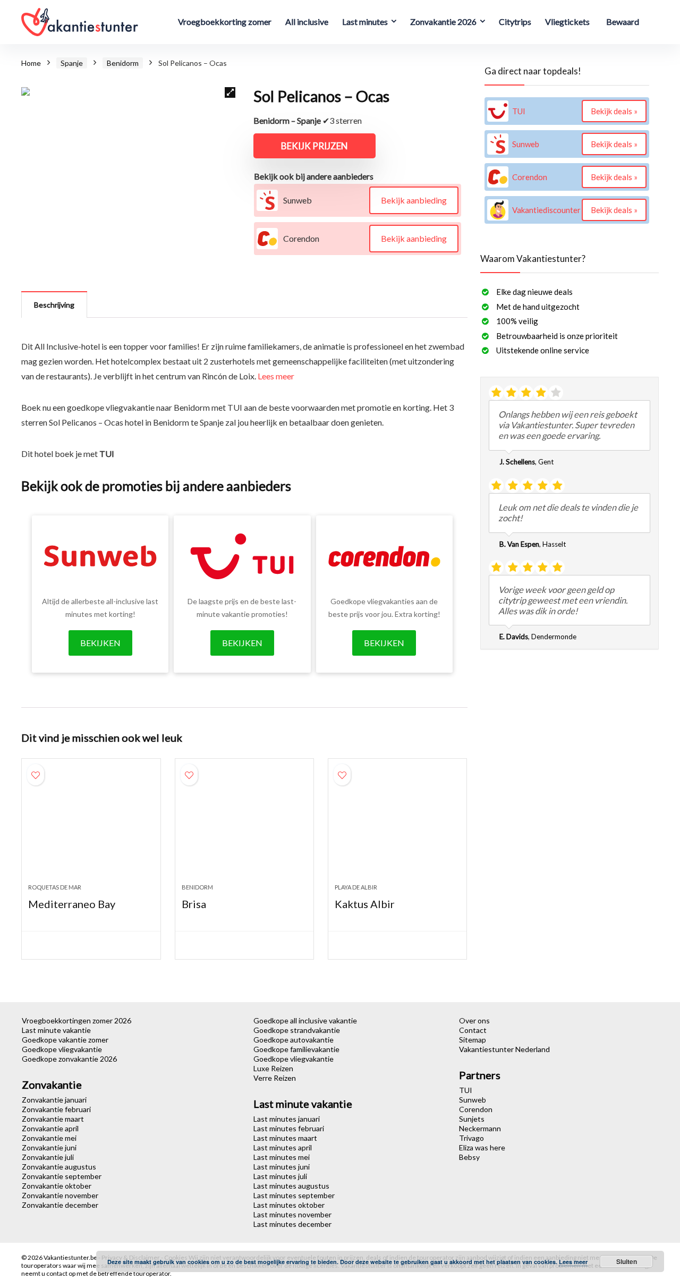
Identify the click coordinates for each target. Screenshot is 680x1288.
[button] (230, 92)
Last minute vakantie (56, 1030)
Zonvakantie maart (53, 1118)
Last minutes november (292, 1214)
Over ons (474, 1020)
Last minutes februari (288, 1128)
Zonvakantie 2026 (443, 21)
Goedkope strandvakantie (296, 1030)
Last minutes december (292, 1223)
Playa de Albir (356, 887)
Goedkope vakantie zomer (65, 1039)
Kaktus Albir (365, 903)
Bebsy (469, 1157)
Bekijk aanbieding (414, 200)
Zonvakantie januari (54, 1099)
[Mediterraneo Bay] (91, 826)
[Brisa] (244, 826)
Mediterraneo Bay (71, 903)
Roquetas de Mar (54, 887)
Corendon (475, 1109)
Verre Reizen (274, 1077)
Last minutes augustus (291, 1185)
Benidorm (123, 62)
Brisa (194, 903)
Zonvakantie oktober (56, 1185)
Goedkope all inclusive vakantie (305, 1020)
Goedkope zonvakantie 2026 (69, 1058)
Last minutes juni (281, 1166)
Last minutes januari (286, 1118)
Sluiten (626, 1261)
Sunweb (472, 1099)
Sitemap (472, 1039)
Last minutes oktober (289, 1204)
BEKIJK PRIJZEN (314, 145)
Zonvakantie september (61, 1176)
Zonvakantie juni (49, 1147)
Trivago (471, 1137)
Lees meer (276, 376)
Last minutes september (294, 1195)
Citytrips (515, 21)
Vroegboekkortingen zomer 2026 (76, 1020)
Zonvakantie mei (49, 1137)
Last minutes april (282, 1147)
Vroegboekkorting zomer (224, 21)
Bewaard (622, 21)
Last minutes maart (285, 1137)
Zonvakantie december (60, 1204)
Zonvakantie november (60, 1195)
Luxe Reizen (273, 1068)
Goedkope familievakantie (296, 1049)
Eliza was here (482, 1147)
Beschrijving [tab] (54, 304)
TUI (465, 1090)
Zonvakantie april (50, 1128)
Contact (473, 1030)
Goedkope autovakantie (293, 1039)
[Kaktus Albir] (397, 826)
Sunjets (471, 1118)
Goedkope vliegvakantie (62, 1049)
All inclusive (306, 21)
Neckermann (480, 1128)
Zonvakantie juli (48, 1157)
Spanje (72, 62)
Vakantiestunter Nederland (504, 1049)
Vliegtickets (567, 21)
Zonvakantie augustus (59, 1166)
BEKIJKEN (100, 643)
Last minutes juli (280, 1176)
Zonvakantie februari (56, 1109)
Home (31, 62)
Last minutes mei (281, 1157)
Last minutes (365, 21)
